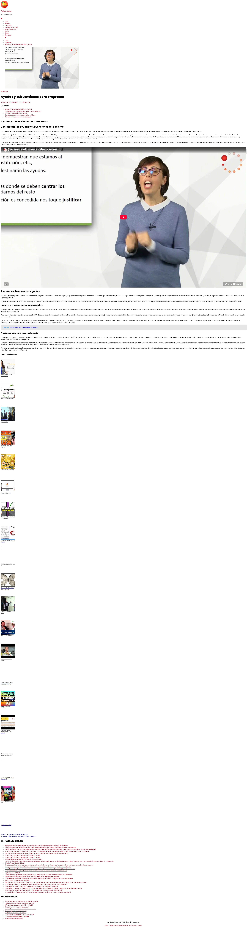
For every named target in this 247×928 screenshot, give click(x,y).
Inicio (6, 21)
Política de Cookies (135, 925)
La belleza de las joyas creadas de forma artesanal (22, 855)
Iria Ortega (26, 102)
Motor (7, 31)
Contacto (8, 35)
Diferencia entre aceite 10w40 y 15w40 (19, 905)
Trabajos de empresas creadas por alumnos (19, 903)
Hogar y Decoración (11, 27)
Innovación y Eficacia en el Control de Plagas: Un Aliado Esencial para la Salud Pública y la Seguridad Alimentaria (43, 888)
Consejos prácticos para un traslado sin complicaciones (23, 859)
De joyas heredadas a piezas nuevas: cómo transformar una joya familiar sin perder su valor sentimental (40, 847)
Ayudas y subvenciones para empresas (18, 109)
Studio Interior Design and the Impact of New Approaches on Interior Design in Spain (34, 890)
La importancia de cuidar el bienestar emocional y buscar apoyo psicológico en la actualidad (36, 871)
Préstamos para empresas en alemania (18, 117)
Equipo (7, 33)
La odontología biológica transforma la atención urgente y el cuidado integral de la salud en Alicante (39, 878)
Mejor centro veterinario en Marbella (17, 880)
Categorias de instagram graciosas (16, 907)
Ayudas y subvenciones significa (16, 113)
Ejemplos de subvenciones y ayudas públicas (20, 115)
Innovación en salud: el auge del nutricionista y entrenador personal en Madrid (31, 886)
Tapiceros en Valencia (12, 873)
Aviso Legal (109, 925)
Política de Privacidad (120, 925)
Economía (8, 25)
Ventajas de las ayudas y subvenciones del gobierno (22, 111)
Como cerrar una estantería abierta (17, 917)
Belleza (7, 23)
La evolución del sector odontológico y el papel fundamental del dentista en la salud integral (36, 884)
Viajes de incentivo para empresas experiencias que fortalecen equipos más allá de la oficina (36, 846)
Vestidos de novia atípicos (14, 918)
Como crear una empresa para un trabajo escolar (21, 901)
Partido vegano (6, 11)
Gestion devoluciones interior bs (15, 913)
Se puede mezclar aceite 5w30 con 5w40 (19, 915)
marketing (4, 91)
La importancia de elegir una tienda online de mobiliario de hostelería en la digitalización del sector (38, 867)
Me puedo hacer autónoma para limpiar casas (20, 909)
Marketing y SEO (10, 29)
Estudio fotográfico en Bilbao (15, 863)
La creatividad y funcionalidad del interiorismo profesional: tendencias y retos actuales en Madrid (38, 892)
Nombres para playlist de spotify (16, 911)
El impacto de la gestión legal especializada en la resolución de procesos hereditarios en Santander (38, 875)
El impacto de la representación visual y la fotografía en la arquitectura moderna (32, 876)
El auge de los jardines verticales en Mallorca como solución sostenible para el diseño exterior (36, 853)
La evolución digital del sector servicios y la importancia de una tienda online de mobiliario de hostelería (40, 869)
